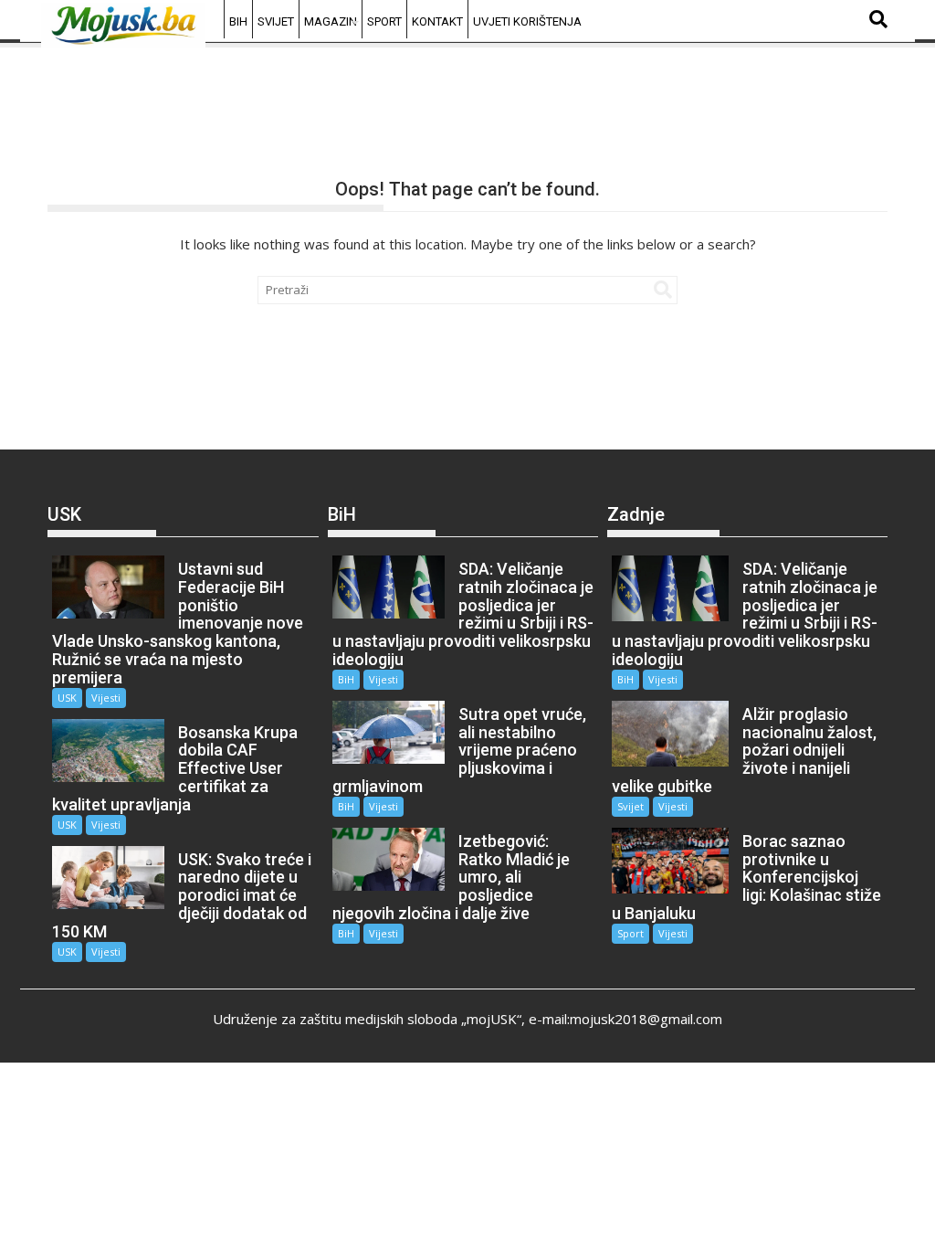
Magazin (330, 21)
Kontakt (437, 21)
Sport (384, 21)
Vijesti (106, 697)
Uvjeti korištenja (527, 21)
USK (67, 697)
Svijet (275, 21)
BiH (238, 21)
